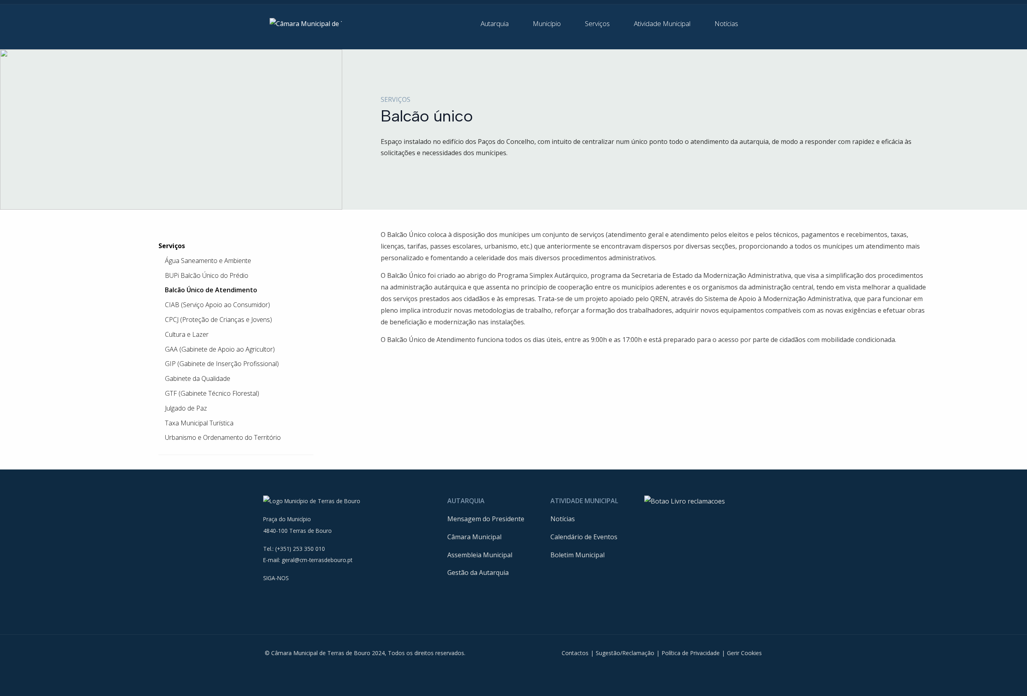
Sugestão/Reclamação (625, 653)
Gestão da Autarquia (478, 572)
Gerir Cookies (744, 653)
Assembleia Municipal (479, 554)
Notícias (562, 518)
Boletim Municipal (577, 554)
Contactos (575, 653)
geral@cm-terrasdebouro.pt (317, 560)
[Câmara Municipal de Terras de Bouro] (306, 23)
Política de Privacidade (691, 653)
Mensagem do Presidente (485, 518)
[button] (500, 24)
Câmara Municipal (474, 536)
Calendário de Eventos (583, 536)
